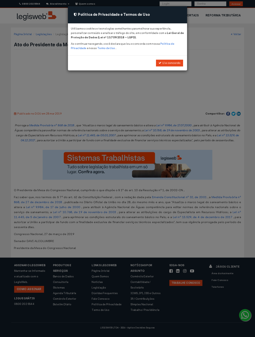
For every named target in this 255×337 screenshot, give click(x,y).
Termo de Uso (106, 48)
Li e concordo (170, 63)
